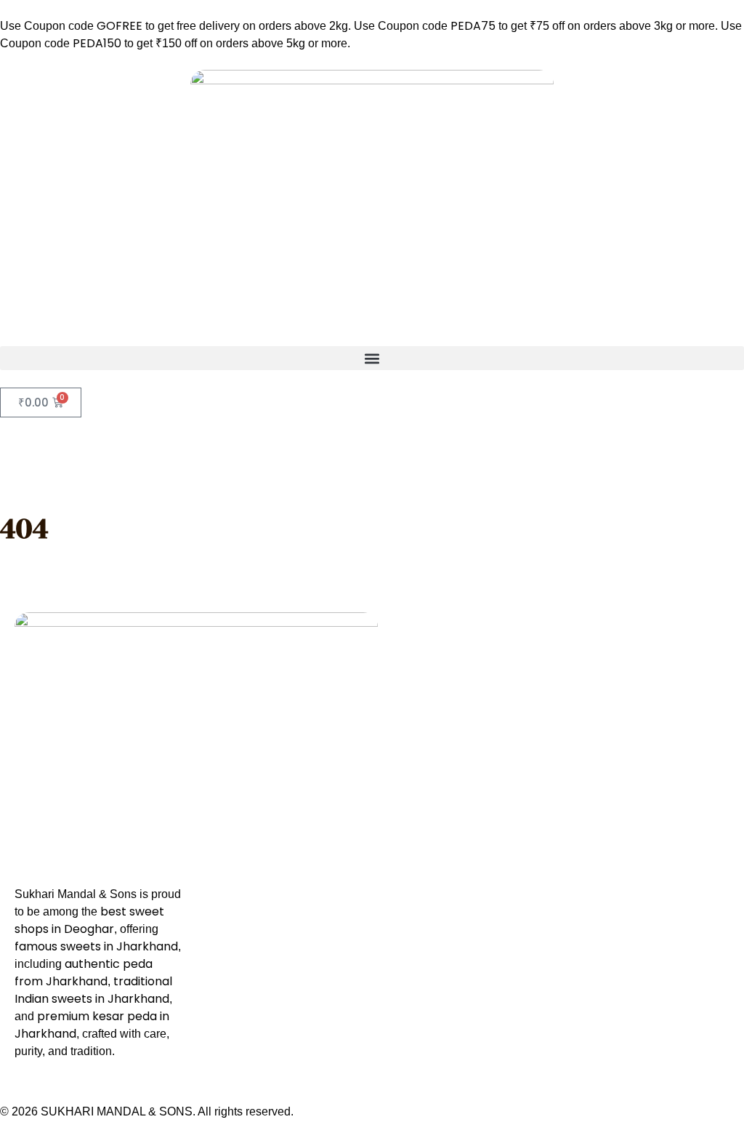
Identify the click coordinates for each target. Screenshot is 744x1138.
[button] (372, 358)
